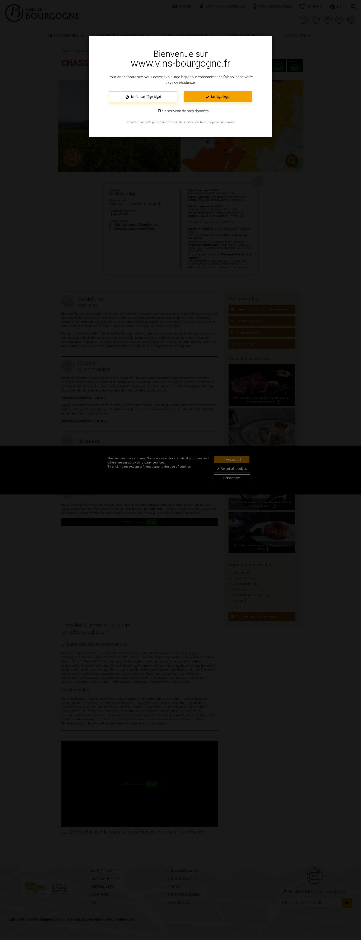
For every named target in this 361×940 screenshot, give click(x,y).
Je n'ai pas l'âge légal (145, 97)
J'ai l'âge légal (220, 97)
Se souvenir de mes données (185, 110)
